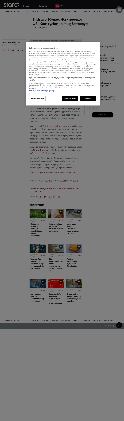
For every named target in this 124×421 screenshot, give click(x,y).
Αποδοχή (88, 98)
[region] (63, 73)
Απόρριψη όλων (70, 98)
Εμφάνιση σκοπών (37, 98)
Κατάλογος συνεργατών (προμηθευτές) (41, 91)
